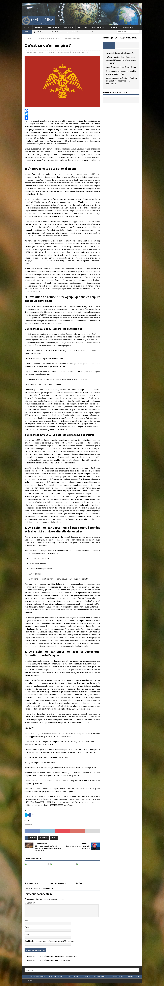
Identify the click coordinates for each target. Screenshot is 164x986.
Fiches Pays (68, 28)
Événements (114, 28)
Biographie (82, 28)
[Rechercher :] (128, 32)
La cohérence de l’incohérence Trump (121, 67)
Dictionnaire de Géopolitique (57, 52)
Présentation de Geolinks (36, 976)
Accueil (27, 28)
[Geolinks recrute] (37, 872)
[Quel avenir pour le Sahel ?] (62, 872)
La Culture (80, 883)
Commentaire (30, 903)
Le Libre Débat (129, 28)
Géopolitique (54, 28)
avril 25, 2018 (31, 52)
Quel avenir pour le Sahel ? (61, 883)
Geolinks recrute (31, 883)
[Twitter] (62, 114)
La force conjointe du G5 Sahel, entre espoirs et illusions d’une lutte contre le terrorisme (121, 60)
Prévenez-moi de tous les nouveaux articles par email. (49, 960)
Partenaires (86, 976)
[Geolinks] (82, 24)
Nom (27, 920)
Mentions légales (117, 976)
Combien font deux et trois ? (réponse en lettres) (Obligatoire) (49, 941)
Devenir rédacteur (134, 976)
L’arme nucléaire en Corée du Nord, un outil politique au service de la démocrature (121, 81)
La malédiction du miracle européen (120, 53)
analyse (33, 838)
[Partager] (62, 118)
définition (43, 838)
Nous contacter (72, 976)
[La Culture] (88, 872)
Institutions (80, 52)
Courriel (28, 927)
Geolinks (41, 52)
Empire (53, 838)
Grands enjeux (71, 52)
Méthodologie (98, 28)
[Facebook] (62, 110)
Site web (28, 934)
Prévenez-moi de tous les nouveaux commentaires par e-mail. (52, 956)
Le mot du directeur (55, 976)
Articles (38, 28)
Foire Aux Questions (101, 976)
